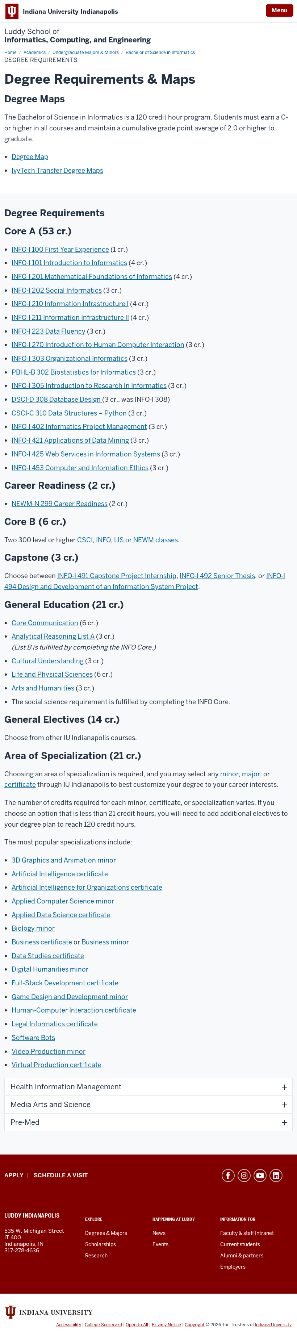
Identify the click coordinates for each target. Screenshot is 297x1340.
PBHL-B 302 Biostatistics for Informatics (74, 372)
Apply (14, 1175)
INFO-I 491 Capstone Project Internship (116, 576)
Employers (233, 1267)
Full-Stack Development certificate (65, 983)
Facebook (228, 1175)
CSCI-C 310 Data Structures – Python (69, 413)
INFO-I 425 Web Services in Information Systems (86, 454)
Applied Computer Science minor (63, 901)
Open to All (137, 1325)
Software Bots (33, 1038)
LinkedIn (276, 1175)
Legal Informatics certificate (55, 1024)
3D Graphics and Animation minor (64, 860)
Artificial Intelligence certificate (60, 874)
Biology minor (33, 928)
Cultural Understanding (48, 661)
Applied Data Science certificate (61, 915)
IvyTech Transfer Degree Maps (57, 170)
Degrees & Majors (106, 1233)
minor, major (240, 774)
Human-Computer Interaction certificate (74, 1010)
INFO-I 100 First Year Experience (60, 249)
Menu (280, 10)
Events (160, 1244)
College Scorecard (103, 1325)
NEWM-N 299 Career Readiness (60, 504)
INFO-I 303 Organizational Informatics (69, 358)
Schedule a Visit (61, 1175)
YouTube (260, 1175)
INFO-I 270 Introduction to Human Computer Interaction (98, 345)
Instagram (244, 1175)
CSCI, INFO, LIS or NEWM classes (127, 540)
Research (96, 1255)
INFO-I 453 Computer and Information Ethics (80, 468)
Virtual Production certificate (56, 1065)
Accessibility (68, 1325)
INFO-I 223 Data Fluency (48, 331)
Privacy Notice (166, 1325)
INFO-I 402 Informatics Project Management (79, 426)
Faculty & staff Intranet (247, 1233)
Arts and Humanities (43, 688)
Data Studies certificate (48, 956)
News (159, 1233)
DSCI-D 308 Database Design (57, 399)
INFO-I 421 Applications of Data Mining (70, 440)
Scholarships (100, 1244)
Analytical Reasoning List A (53, 636)
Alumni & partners (241, 1255)
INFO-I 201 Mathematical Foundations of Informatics (92, 276)
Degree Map (30, 157)
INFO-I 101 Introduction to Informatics (69, 263)
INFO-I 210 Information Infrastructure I (70, 304)
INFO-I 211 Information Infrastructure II (70, 317)
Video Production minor (48, 1051)
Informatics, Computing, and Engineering (77, 36)
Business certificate (42, 942)
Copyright (195, 1325)
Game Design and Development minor (70, 997)
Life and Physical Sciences (52, 674)
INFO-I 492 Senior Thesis (217, 576)
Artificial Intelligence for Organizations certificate (87, 887)
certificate (20, 784)
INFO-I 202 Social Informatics (57, 290)
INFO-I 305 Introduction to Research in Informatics (89, 385)
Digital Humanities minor (50, 969)
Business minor (105, 942)
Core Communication (45, 623)
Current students (240, 1244)
